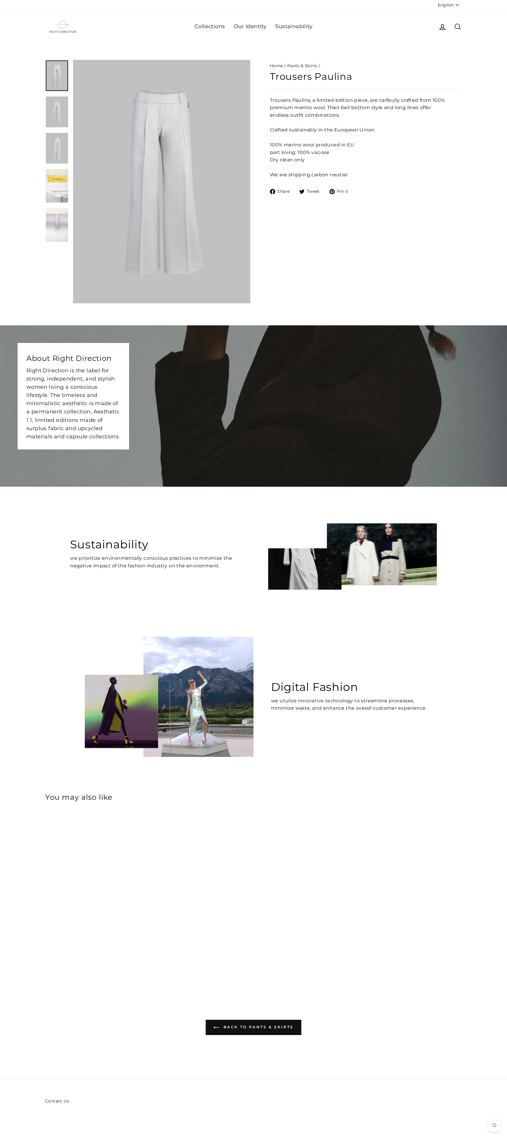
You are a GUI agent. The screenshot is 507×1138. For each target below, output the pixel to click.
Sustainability (293, 26)
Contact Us (57, 1101)
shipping (299, 174)
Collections (210, 26)
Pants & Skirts (302, 65)
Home (276, 65)
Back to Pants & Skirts (258, 1027)
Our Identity (250, 26)
